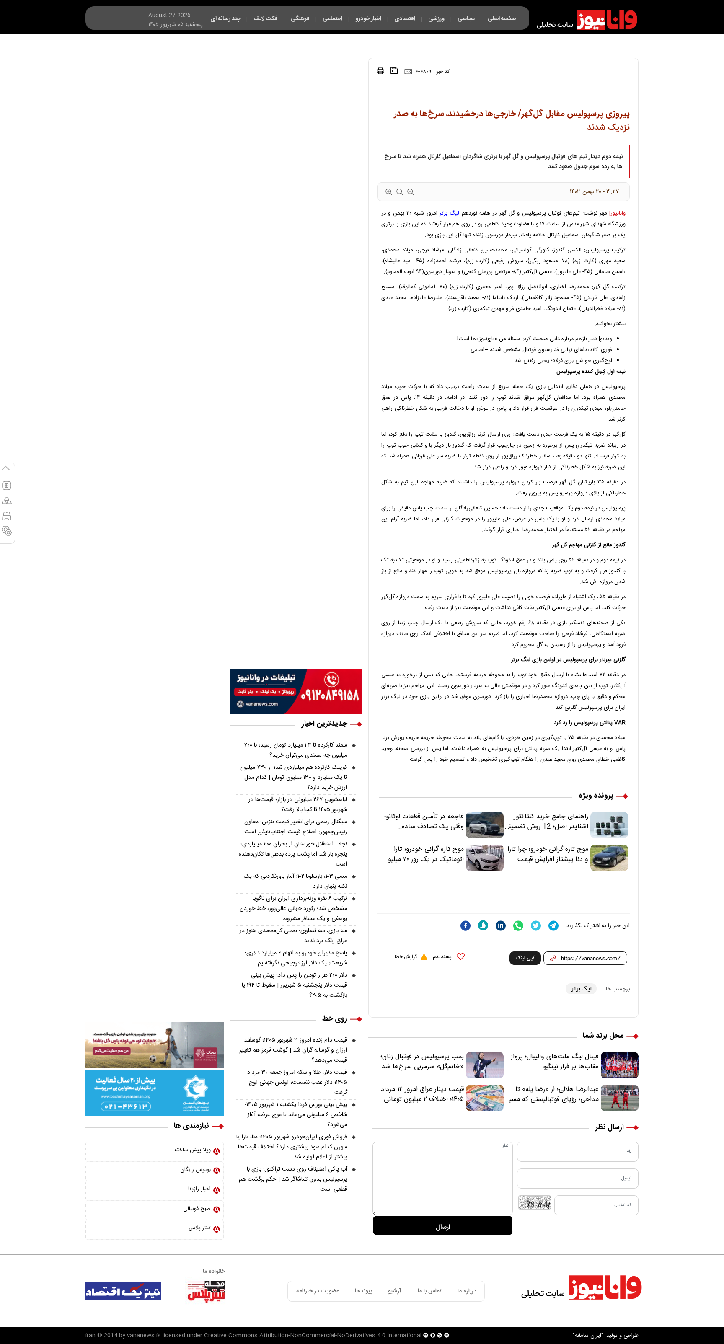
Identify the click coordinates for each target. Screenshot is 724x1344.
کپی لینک (525, 958)
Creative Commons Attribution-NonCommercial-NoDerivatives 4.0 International (312, 1336)
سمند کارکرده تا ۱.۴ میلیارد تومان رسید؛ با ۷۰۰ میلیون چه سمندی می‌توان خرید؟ (295, 750)
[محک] (154, 1044)
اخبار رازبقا (199, 1189)
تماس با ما (430, 1291)
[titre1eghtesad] (123, 1291)
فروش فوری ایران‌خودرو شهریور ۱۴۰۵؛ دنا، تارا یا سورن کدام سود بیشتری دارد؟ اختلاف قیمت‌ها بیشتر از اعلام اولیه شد (291, 1147)
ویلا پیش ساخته (192, 1150)
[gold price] (7, 504)
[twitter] (536, 925)
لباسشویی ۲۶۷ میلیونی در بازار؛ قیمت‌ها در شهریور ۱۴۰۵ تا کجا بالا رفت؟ (297, 805)
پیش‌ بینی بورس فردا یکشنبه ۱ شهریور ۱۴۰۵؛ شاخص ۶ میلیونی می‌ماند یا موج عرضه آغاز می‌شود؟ (296, 1115)
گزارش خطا (406, 957)
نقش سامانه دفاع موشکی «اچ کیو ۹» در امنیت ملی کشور (641, 1317)
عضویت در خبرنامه (317, 1291)
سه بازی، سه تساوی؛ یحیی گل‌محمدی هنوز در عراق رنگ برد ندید (293, 936)
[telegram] (553, 925)
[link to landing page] (583, 20)
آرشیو (394, 1291)
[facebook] (465, 925)
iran (90, 1336)
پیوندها (363, 1291)
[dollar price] (7, 489)
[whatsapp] (518, 925)
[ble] (483, 925)
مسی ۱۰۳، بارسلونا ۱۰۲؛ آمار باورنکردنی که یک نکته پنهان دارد (295, 881)
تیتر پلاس (200, 1228)
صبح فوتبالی (197, 1208)
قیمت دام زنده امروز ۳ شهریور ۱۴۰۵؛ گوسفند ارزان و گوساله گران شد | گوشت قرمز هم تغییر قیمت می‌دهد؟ (293, 1050)
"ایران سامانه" (588, 1335)
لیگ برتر (449, 213)
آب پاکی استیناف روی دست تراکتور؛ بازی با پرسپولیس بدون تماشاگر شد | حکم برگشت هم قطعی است (293, 1179)
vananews (141, 1336)
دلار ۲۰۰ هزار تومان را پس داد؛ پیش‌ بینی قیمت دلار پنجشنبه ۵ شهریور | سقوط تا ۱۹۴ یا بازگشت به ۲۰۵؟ (294, 985)
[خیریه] (154, 1093)
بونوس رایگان (195, 1169)
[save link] (394, 70)
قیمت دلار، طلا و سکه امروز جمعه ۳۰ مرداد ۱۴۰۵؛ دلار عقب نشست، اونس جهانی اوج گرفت (297, 1082)
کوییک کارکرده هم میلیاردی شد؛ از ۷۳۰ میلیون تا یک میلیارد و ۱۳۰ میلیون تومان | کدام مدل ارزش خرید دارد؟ (293, 777)
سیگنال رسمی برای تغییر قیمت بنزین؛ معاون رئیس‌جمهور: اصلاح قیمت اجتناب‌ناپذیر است (295, 827)
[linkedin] (501, 925)
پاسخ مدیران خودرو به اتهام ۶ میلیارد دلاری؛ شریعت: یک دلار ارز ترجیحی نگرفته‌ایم (296, 958)
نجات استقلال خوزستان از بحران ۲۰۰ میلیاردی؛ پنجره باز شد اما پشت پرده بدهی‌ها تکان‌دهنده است (293, 854)
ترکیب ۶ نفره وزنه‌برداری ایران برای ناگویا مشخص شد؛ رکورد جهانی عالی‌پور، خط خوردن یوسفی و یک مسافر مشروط (293, 909)
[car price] (7, 519)
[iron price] (7, 534)
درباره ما (467, 1291)
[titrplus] (206, 1291)
